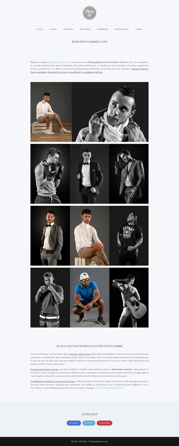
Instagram (105, 423)
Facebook (74, 423)
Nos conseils (85, 29)
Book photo (68, 29)
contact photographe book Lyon (108, 388)
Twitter (90, 423)
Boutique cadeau (122, 29)
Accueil (40, 29)
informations (102, 29)
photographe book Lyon (59, 62)
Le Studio (53, 29)
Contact (138, 29)
